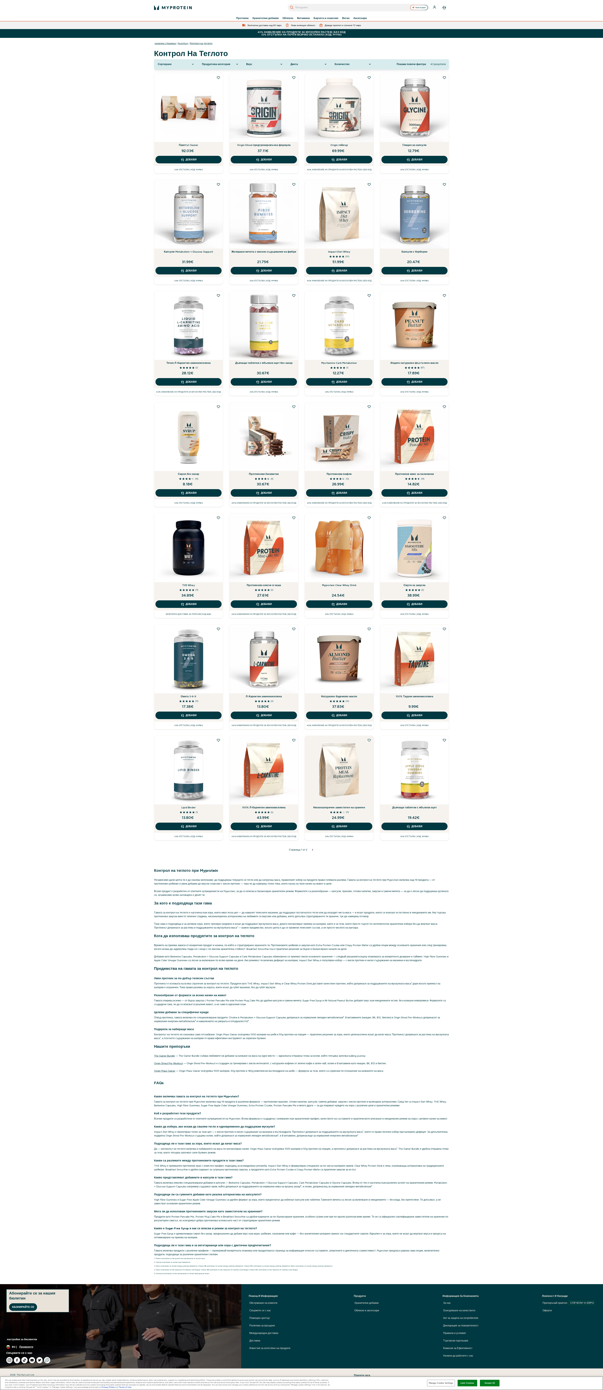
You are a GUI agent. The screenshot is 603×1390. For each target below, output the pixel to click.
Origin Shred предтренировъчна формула (264, 145)
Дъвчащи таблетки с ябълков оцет (414, 807)
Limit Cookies (467, 1383)
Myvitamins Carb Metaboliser (339, 363)
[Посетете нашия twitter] (39, 1360)
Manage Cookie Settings (441, 1383)
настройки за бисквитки (22, 1339)
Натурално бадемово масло (339, 696)
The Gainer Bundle (164, 1055)
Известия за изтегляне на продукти (269, 1348)
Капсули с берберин (415, 251)
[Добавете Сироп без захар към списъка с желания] (218, 407)
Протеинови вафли (339, 474)
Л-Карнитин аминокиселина (264, 696)
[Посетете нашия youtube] (32, 1360)
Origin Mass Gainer (164, 1071)
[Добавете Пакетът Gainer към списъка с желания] (218, 77)
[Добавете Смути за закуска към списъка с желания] (444, 518)
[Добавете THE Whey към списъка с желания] (218, 518)
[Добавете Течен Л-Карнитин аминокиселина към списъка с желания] (218, 295)
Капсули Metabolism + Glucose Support (188, 251)
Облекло (287, 18)
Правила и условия (454, 1333)
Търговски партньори (455, 1340)
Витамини (303, 18)
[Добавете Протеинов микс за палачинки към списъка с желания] (444, 407)
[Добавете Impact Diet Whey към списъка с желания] (369, 184)
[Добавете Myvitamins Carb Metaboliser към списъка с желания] (369, 295)
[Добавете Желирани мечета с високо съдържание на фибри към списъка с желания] (294, 184)
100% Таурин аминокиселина (414, 696)
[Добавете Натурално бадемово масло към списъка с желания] (369, 629)
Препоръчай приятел (568, 1303)
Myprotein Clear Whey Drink (339, 585)
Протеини (242, 18)
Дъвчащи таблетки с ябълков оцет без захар (264, 363)
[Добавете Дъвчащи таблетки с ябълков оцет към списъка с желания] (444, 740)
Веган (346, 18)
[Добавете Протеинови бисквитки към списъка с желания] (294, 407)
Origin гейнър (339, 145)
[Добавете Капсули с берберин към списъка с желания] (444, 184)
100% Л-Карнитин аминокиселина (264, 807)
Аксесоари (360, 18)
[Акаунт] (435, 7)
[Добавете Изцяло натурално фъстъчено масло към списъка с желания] (444, 295)
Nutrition (183, 43)
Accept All (490, 1383)
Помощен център (259, 1318)
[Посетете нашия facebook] (17, 1360)
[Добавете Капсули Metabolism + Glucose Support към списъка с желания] (218, 184)
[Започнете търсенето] (292, 7)
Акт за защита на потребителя (460, 1318)
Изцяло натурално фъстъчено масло (414, 363)
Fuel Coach (421, 7)
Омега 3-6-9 (188, 696)
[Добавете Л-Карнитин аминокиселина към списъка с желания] (294, 629)
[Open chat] (47, 1360)
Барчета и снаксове (326, 18)
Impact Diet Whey (339, 251)
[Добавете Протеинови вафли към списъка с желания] (369, 407)
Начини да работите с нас (458, 1355)
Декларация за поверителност (460, 1325)
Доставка (254, 1340)
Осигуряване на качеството (459, 1310)
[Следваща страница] (312, 849)
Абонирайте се (23, 1307)
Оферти (547, 1310)
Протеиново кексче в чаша (264, 585)
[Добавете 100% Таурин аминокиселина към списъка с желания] (444, 629)
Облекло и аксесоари (366, 1310)
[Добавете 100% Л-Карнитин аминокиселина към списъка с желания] (294, 740)
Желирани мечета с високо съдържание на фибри (263, 251)
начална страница (165, 43)
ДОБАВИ (191, 159)
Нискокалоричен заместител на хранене (339, 807)
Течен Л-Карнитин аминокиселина (188, 363)
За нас (447, 1303)
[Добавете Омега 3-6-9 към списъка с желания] (218, 629)
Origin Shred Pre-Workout (168, 1063)
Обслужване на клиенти (263, 1303)
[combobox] (358, 7)
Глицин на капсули (414, 145)
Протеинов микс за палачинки (414, 474)
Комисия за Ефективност (457, 1348)
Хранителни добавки (265, 18)
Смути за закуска (414, 585)
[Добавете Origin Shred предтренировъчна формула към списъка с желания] (294, 77)
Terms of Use (125, 1387)
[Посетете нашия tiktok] (24, 1360)
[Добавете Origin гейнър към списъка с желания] (369, 77)
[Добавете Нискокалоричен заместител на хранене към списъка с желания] (369, 740)
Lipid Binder (188, 807)
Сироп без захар (188, 474)
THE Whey (188, 585)
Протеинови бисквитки (264, 474)
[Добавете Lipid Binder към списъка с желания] (218, 740)
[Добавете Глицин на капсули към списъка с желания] (444, 77)
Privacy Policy (108, 1387)
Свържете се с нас (260, 1310)
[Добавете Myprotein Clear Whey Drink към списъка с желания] (369, 518)
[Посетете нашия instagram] (9, 1360)
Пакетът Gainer (188, 145)
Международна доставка (263, 1333)
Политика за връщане (262, 1325)
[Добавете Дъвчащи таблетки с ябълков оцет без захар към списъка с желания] (294, 295)
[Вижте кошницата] (444, 7)
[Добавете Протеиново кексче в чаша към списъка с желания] (294, 518)
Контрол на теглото (201, 43)
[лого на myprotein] (173, 7)
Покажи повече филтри (411, 64)
